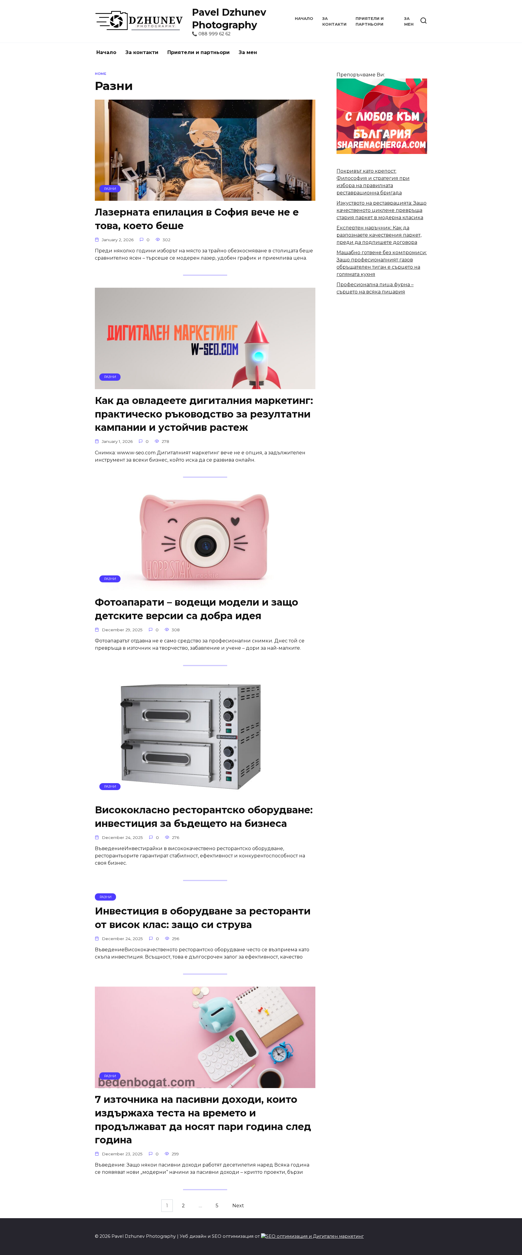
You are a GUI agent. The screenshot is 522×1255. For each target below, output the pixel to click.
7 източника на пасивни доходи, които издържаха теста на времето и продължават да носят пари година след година (203, 1119)
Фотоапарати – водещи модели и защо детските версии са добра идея (196, 609)
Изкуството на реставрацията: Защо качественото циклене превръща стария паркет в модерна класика (382, 210)
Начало (304, 18)
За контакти (141, 52)
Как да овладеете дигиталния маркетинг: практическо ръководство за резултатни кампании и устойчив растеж (204, 414)
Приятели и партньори (198, 52)
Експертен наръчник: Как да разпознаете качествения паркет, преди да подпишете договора (379, 235)
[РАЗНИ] (205, 197)
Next (238, 1206)
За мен (248, 52)
